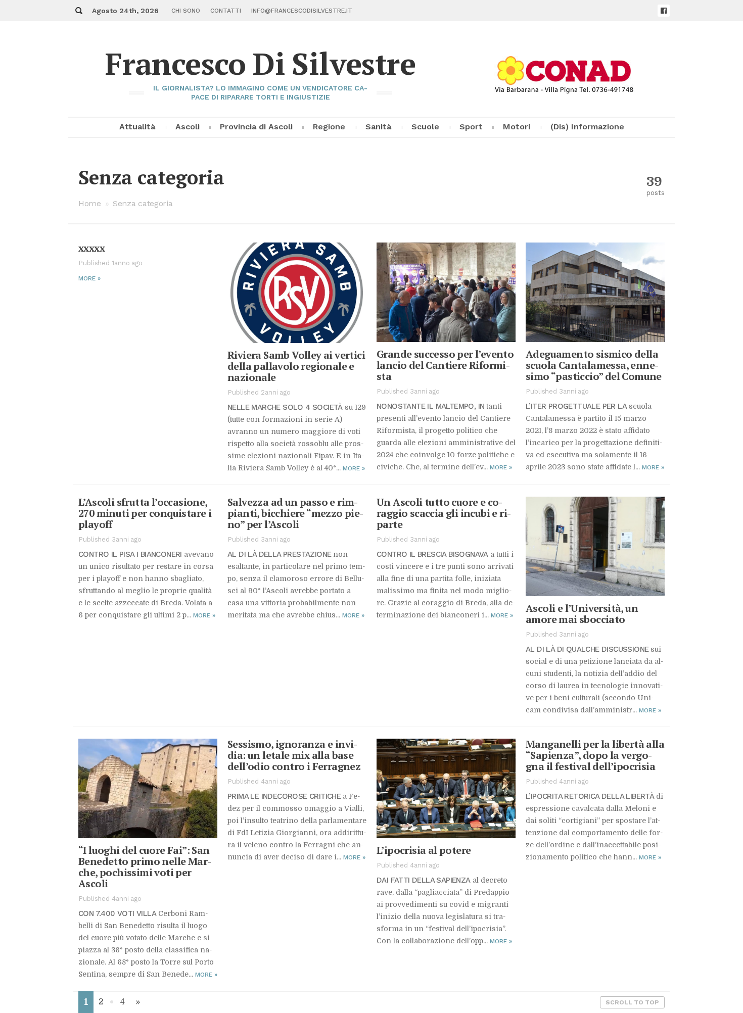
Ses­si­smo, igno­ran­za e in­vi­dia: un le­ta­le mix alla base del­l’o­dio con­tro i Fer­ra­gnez (293, 755)
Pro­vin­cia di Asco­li (256, 126)
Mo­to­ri (516, 126)
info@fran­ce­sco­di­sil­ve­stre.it (301, 10)
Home (89, 203)
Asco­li (187, 126)
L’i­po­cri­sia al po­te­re (424, 850)
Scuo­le (425, 126)
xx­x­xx (91, 248)
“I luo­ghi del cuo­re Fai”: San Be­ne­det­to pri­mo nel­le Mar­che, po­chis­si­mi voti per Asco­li (144, 866)
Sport (471, 126)
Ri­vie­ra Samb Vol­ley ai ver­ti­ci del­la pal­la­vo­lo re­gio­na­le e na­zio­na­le (296, 366)
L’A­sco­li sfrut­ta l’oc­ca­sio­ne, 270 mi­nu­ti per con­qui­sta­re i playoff (144, 513)
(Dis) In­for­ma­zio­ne (587, 126)
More (89, 278)
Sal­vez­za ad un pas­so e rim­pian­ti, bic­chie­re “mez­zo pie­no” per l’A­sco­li (295, 513)
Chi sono (185, 10)
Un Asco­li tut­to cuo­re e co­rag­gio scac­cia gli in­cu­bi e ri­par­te (444, 513)
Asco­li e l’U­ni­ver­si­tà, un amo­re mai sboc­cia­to (582, 613)
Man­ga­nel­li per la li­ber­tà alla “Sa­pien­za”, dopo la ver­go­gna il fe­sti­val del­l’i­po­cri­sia (595, 755)
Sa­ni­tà (378, 126)
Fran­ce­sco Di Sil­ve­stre (260, 63)
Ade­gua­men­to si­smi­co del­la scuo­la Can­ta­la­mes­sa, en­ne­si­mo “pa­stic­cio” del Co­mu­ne (594, 365)
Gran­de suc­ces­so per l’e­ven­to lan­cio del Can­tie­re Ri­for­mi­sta (445, 365)
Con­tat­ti (225, 10)
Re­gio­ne (329, 126)
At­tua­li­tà (137, 126)
